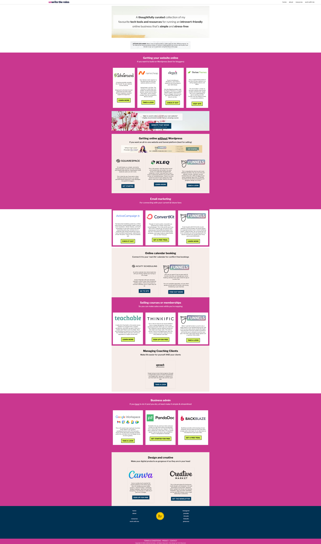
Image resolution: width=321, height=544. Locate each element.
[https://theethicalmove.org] (160, 516)
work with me (309, 2)
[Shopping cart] (318, 2)
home (284, 2)
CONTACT (173, 541)
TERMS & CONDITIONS (152, 541)
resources (299, 2)
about (291, 2)
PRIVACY (165, 541)
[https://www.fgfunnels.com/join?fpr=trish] (193, 163)
